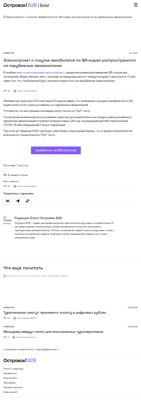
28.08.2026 (133, 307)
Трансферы (9, 382)
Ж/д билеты (10, 378)
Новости (8, 53)
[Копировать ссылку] (27, 201)
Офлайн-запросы (13, 387)
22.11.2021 (133, 53)
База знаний (10, 391)
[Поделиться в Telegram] (17, 201)
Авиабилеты (10, 373)
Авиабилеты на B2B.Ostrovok (56, 150)
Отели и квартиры (13, 368)
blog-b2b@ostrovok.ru (47, 349)
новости (14, 181)
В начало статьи (17, 175)
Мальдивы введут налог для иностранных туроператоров (53, 331)
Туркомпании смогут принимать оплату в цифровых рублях (54, 312)
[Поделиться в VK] (7, 201)
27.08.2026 (133, 326)
